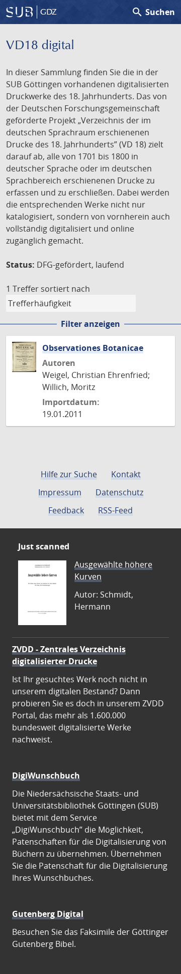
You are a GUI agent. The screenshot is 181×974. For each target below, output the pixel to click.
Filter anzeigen (90, 323)
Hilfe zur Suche (69, 474)
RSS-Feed (115, 510)
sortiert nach (65, 288)
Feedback (66, 510)
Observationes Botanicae (92, 347)
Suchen (153, 12)
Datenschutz (119, 492)
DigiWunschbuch (46, 775)
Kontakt (126, 474)
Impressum (59, 492)
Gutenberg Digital (47, 913)
